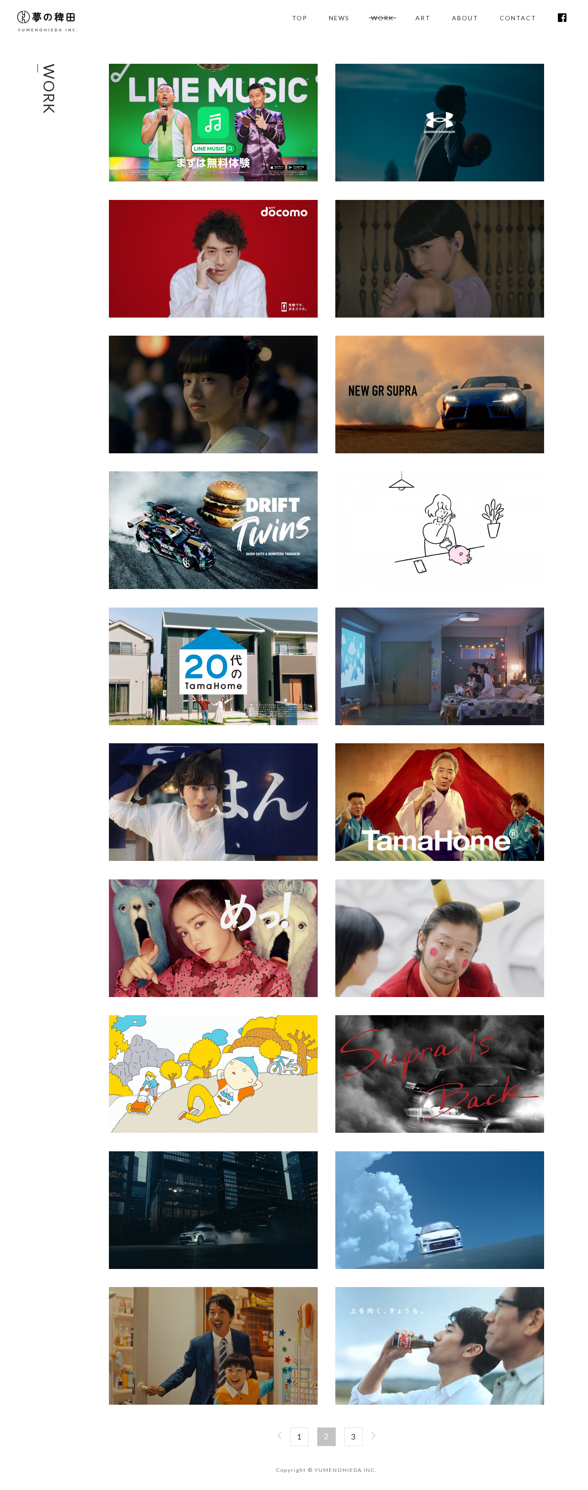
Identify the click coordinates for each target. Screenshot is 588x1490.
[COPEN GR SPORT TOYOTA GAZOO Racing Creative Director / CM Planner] (439, 1266)
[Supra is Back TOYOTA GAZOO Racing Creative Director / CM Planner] (439, 1130)
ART (422, 18)
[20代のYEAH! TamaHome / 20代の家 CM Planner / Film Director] (213, 722)
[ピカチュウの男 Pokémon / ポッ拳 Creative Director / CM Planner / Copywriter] (439, 994)
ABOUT (465, 18)
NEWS (339, 18)
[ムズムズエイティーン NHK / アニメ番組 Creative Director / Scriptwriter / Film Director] (213, 1130)
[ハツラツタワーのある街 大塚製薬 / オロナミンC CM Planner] (439, 1402)
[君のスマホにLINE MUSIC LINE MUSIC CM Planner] (213, 179)
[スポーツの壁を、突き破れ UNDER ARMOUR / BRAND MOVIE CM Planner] (439, 179)
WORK (382, 18)
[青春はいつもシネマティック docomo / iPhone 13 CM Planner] (213, 315)
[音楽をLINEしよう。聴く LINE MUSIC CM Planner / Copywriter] (439, 315)
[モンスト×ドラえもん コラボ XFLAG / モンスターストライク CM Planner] (213, 1402)
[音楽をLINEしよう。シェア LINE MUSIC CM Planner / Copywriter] (213, 451)
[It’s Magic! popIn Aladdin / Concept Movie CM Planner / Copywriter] (439, 722)
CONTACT (518, 18)
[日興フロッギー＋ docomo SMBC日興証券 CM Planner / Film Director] (439, 586)
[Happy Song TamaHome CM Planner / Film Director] (439, 858)
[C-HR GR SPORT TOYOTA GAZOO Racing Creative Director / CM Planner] (213, 1266)
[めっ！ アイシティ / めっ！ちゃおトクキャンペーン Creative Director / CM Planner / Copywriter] (213, 994)
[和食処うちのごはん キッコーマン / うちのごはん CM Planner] (213, 858)
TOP (299, 18)
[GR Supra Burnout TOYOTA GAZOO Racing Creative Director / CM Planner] (439, 451)
